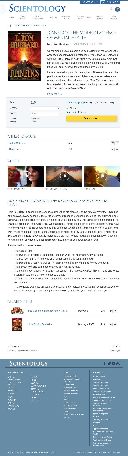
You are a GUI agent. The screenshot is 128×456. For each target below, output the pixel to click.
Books (66, 399)
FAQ (89, 17)
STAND (96, 417)
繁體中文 (11, 403)
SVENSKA (35, 383)
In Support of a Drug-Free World (103, 433)
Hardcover (15, 149)
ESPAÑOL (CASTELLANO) (37, 390)
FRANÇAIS (12, 390)
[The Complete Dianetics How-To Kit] (17, 310)
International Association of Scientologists (103, 410)
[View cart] (117, 9)
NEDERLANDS (13, 406)
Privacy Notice (80, 452)
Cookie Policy (92, 452)
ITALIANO (35, 397)
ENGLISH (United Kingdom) (14, 383)
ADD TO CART (92, 118)
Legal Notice (115, 452)
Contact (66, 411)
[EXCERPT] (102, 176)
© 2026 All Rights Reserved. (32, 452)
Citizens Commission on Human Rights (102, 444)
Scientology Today (66, 17)
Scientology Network (101, 382)
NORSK (34, 380)
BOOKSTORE (20, 25)
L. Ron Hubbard (22, 17)
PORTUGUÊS (36, 400)
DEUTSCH (12, 409)
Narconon (97, 426)
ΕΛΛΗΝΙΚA (35, 394)
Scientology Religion (100, 385)
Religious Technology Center (104, 397)
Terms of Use (104, 452)
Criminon (96, 423)
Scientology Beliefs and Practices (72, 380)
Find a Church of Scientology (74, 414)
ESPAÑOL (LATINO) (39, 386)
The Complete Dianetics (47, 310)
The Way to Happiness (102, 420)
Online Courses (113, 17)
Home (11, 17)
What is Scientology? (38, 17)
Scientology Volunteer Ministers (101, 404)
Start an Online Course (102, 400)
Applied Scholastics (100, 429)
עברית (11, 393)
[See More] (117, 143)
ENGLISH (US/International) (14, 378)
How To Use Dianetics (40, 324)
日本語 (10, 397)
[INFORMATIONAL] (64, 176)
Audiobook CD (17, 143)
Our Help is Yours (70, 405)
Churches (53, 17)
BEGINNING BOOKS (37, 25)
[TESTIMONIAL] (26, 176)
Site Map (67, 417)
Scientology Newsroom (102, 391)
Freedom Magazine (100, 414)
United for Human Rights (102, 437)
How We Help (80, 17)
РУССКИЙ (12, 400)
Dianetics (96, 379)
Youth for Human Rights (102, 440)
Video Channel (69, 384)
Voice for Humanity (71, 390)
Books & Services (99, 17)
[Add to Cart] (113, 143)
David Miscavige (99, 394)
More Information (70, 408)
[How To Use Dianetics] (17, 324)
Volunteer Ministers (71, 393)
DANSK (11, 387)
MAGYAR (34, 377)
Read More (53, 93)
